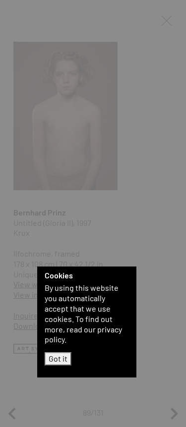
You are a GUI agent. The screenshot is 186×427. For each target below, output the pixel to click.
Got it (58, 358)
